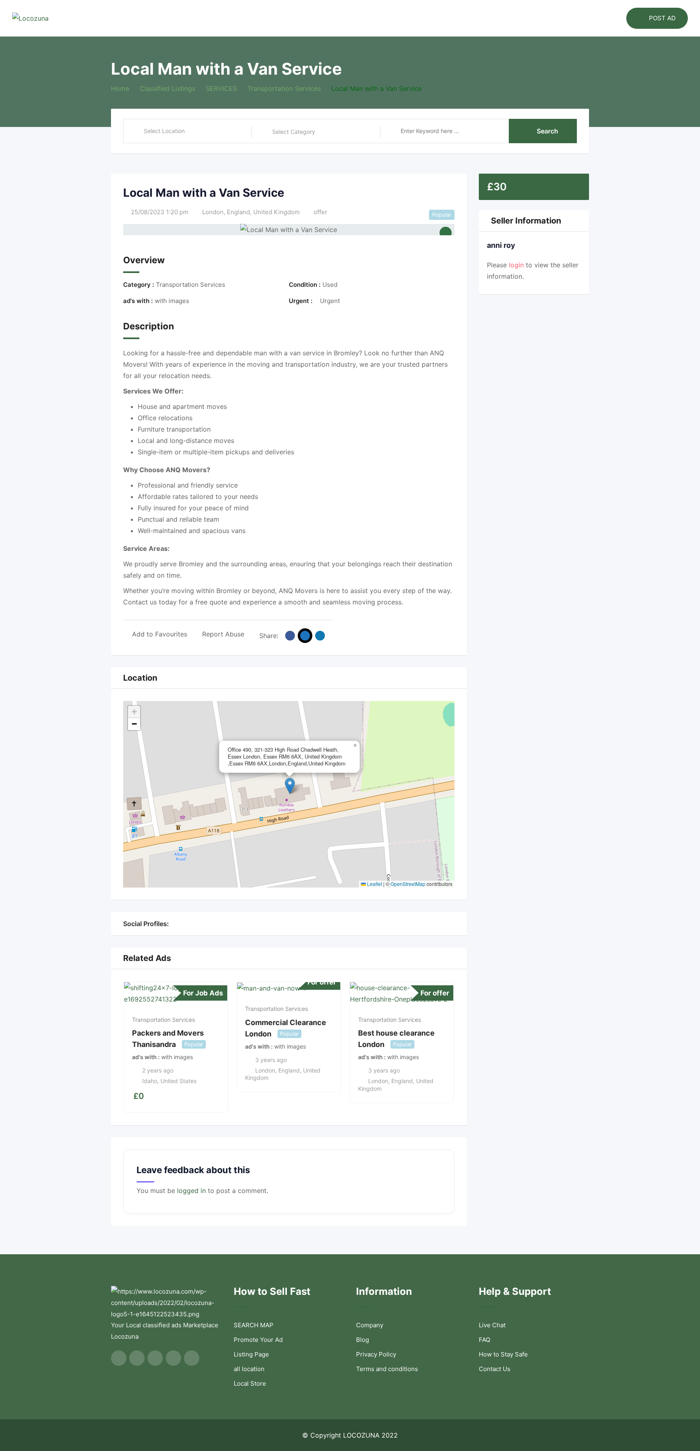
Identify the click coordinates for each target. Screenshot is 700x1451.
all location (249, 1369)
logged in (191, 1191)
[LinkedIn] (201, 923)
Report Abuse (223, 634)
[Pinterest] (210, 923)
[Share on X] (305, 635)
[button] (290, 786)
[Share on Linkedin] (320, 636)
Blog (362, 1340)
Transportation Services (163, 1019)
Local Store (250, 1383)
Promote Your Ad (258, 1340)
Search (547, 131)
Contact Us (494, 1369)
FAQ (484, 1340)
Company (369, 1325)
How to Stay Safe (503, 1354)
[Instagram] (192, 923)
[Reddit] (219, 923)
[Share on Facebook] (290, 636)
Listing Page (251, 1354)
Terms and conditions (387, 1369)
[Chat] (603, 18)
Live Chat (492, 1325)
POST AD (662, 18)
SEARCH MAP (253, 1325)
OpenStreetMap (408, 883)
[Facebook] (173, 923)
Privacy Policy (376, 1354)
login (516, 265)
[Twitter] (183, 923)
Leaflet (374, 883)
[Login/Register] (616, 18)
